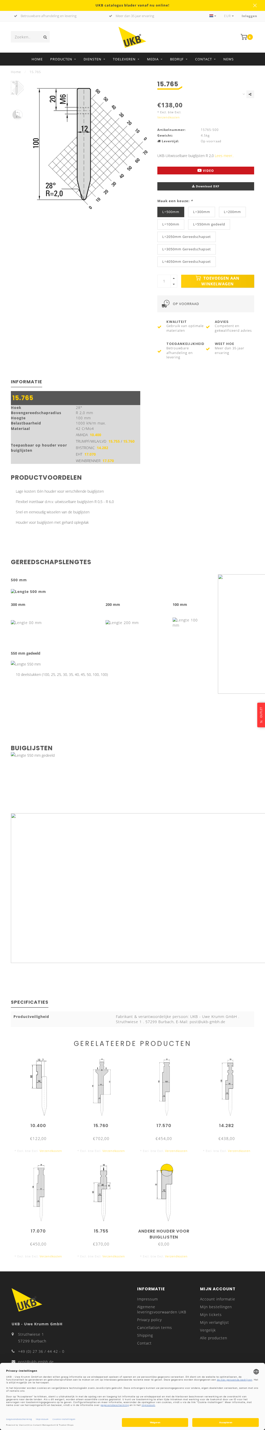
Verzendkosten (168, 117)
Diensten (92, 59)
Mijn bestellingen (216, 1306)
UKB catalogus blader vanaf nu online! (132, 5)
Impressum (147, 1299)
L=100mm (170, 224)
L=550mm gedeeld (209, 224)
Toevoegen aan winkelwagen (220, 281)
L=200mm (232, 212)
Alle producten (213, 1337)
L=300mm (201, 212)
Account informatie (217, 1299)
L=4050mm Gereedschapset (186, 261)
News (228, 59)
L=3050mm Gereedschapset (186, 249)
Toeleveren (124, 59)
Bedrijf (177, 59)
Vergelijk (208, 1330)
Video (208, 170)
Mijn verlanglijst (214, 1322)
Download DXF (207, 186)
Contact (203, 59)
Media (153, 59)
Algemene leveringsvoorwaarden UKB (161, 1309)
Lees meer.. (224, 155)
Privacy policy (149, 1319)
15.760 (129, 441)
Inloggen (249, 16)
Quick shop (41, 1124)
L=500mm (170, 212)
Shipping (145, 1335)
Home (37, 59)
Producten (61, 59)
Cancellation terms (154, 1327)
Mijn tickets (211, 1314)
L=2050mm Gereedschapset (186, 237)
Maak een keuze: (175, 201)
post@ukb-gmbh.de (36, 1361)
